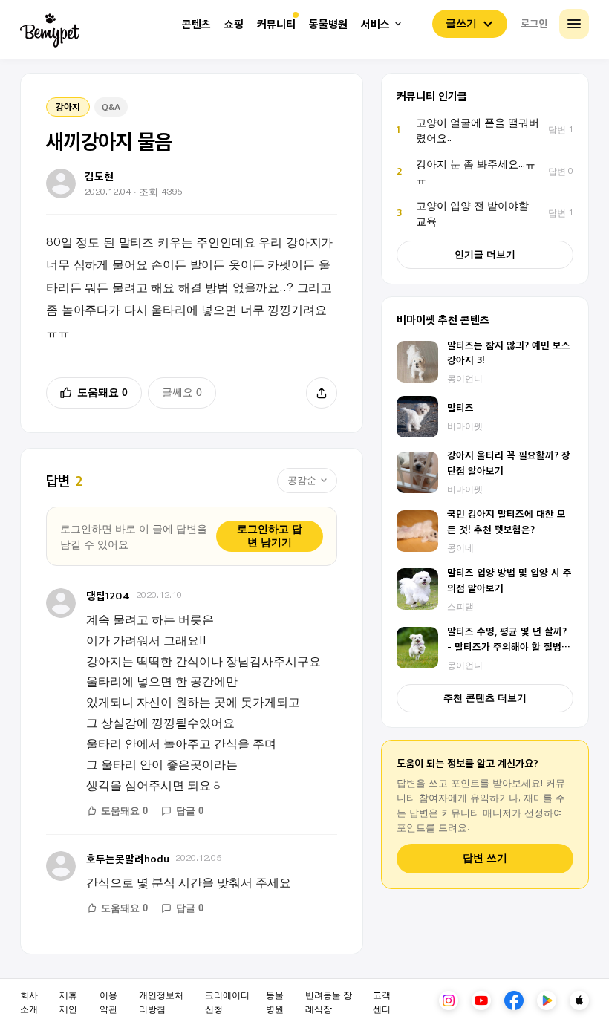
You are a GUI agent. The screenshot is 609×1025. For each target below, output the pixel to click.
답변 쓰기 (485, 858)
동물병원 (328, 24)
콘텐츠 (196, 24)
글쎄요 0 (182, 392)
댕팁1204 (108, 595)
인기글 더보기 (485, 254)
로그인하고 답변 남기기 (269, 535)
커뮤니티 (276, 24)
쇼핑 (234, 24)
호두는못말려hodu (127, 858)
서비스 (375, 24)
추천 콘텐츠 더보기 (485, 697)
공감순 (301, 480)
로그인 (534, 23)
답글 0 (189, 810)
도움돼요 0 (102, 392)
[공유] (321, 393)
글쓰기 (461, 23)
